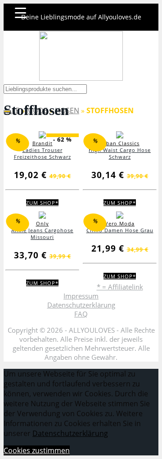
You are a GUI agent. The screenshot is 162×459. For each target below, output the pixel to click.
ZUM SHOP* (42, 202)
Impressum (81, 295)
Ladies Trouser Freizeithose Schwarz (42, 153)
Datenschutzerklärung (81, 304)
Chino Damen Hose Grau (119, 230)
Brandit (42, 143)
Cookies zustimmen (37, 450)
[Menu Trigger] (20, 12)
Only (42, 223)
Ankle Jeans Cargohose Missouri (42, 233)
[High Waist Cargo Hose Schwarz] (119, 136)
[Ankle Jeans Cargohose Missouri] (42, 216)
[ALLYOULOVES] (81, 56)
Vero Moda (120, 223)
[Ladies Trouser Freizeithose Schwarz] (42, 136)
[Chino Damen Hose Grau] (119, 216)
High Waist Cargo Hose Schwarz (120, 153)
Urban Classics (120, 143)
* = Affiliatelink (120, 286)
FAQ (81, 313)
